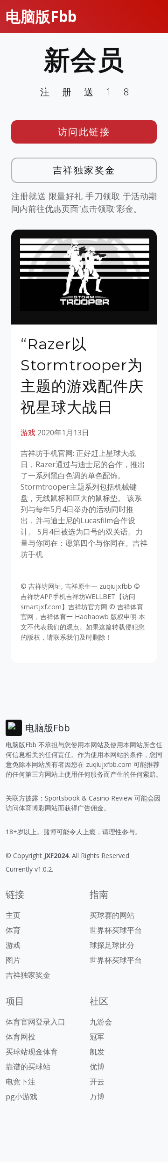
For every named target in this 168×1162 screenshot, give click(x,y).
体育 (13, 930)
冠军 (97, 1037)
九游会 (101, 1022)
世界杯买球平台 (116, 930)
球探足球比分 (112, 945)
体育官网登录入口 (35, 1022)
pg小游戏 (21, 1096)
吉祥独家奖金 (84, 170)
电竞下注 (20, 1081)
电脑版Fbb (41, 16)
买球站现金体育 (32, 1052)
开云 (97, 1081)
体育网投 (20, 1037)
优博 (97, 1066)
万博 (97, 1096)
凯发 (97, 1052)
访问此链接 (84, 131)
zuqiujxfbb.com (109, 764)
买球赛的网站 (112, 915)
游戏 (28, 432)
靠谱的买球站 (28, 1066)
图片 (13, 960)
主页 (13, 915)
